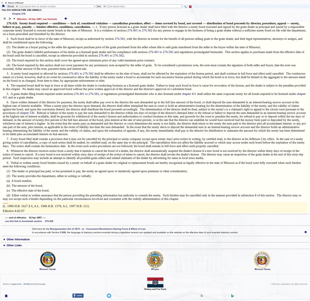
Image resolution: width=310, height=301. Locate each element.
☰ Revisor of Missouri (14, 3)
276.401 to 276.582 (139, 30)
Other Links (14, 245)
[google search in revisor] (202, 296)
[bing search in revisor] (232, 296)
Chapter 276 (18, 13)
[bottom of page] (65, 19)
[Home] (3, 6)
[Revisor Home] (6, 296)
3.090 (63, 232)
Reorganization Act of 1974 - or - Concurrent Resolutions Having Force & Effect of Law (97, 229)
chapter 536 (27, 113)
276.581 (120, 38)
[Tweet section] (109, 297)
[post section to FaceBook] (78, 297)
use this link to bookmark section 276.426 (29, 221)
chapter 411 (189, 94)
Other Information (18, 239)
